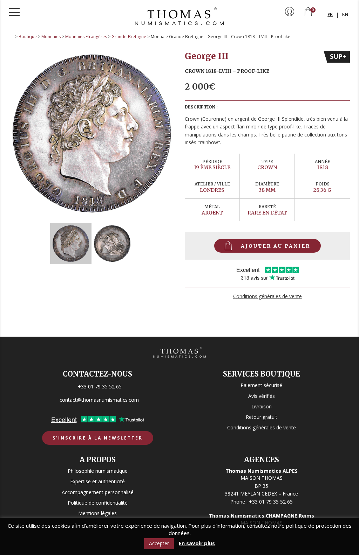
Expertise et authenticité (97, 481)
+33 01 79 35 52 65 (100, 386)
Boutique (28, 37)
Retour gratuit (261, 417)
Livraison (261, 406)
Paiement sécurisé (261, 385)
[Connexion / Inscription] (289, 12)
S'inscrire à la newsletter (98, 438)
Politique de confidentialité (98, 502)
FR (330, 14)
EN (345, 14)
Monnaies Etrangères (86, 37)
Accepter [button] (159, 543)
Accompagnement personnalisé (98, 492)
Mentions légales (97, 513)
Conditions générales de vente (267, 296)
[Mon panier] (308, 12)
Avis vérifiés (261, 396)
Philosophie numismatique (98, 471)
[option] (92, 133)
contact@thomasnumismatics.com (99, 399)
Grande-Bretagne (128, 37)
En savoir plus (197, 543)
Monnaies (51, 37)
